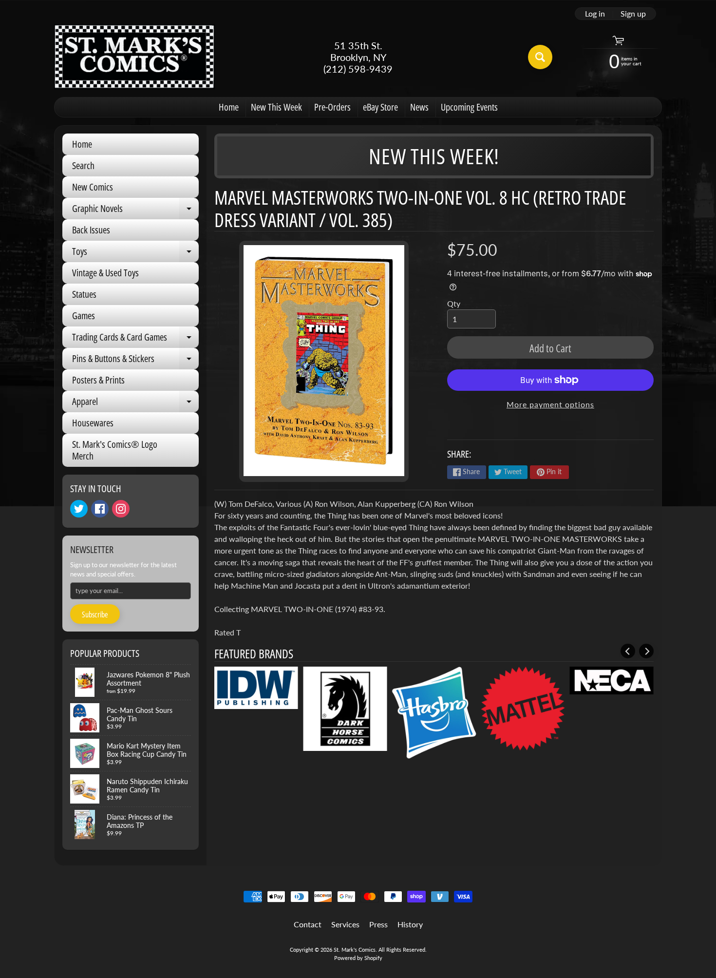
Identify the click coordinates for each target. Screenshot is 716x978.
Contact (307, 924)
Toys (135, 253)
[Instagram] (121, 509)
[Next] (646, 651)
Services (345, 924)
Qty (453, 303)
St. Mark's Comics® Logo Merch (114, 450)
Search (83, 165)
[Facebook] (100, 509)
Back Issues (91, 229)
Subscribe (95, 614)
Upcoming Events (469, 107)
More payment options (550, 404)
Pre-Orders (332, 107)
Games (83, 315)
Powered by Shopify (358, 958)
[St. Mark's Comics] (134, 56)
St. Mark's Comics (355, 949)
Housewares (92, 422)
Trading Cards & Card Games (135, 339)
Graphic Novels (135, 210)
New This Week (276, 107)
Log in (595, 14)
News (419, 107)
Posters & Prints (98, 379)
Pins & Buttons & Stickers (135, 360)
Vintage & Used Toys (105, 272)
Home (229, 107)
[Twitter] (79, 509)
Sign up (633, 14)
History (410, 924)
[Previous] (628, 651)
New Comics (92, 186)
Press (378, 924)
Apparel (135, 403)
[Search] (540, 57)
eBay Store (380, 107)
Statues (84, 294)
